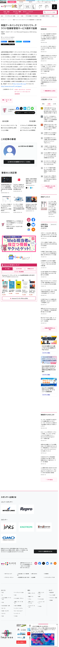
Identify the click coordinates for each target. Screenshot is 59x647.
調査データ (31, 596)
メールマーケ (17, 613)
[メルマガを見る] (35, 563)
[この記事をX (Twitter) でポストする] (21, 108)
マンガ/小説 (40, 599)
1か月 (54, 104)
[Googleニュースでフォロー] (51, 563)
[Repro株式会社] (26, 509)
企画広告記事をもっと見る (50, 328)
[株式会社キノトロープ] (26, 527)
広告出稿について (47, 7)
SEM (3, 616)
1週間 (48, 104)
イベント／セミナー (41, 602)
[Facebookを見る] (39, 563)
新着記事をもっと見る (50, 91)
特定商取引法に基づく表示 (23, 577)
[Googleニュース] (29, 229)
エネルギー (39, 2)
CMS (53, 16)
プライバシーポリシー (9, 577)
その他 (16, 616)
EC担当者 (21, 1)
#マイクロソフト (26, 91)
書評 (39, 596)
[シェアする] (17, 108)
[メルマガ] (29, 220)
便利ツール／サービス (31, 602)
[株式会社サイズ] (44, 527)
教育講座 (46, 2)
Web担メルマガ (27, 7)
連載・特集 (33, 7)
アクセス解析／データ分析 (31, 16)
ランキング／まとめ (32, 606)
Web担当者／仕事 (6, 605)
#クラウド (28, 89)
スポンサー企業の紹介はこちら (45, 551)
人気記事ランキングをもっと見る (50, 186)
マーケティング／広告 (10, 16)
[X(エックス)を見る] (43, 563)
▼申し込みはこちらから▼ (37, 632)
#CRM (16, 89)
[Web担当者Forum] (8, 564)
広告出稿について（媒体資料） (23, 574)
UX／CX (3, 608)
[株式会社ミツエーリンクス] (8, 509)
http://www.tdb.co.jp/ (19, 84)
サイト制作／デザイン (44, 16)
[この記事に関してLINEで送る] (32, 108)
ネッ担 (17, 226)
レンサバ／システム (19, 608)
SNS (22, 16)
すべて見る (50, 479)
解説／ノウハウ (32, 593)
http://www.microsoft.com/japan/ (11, 86)
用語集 (51, 600)
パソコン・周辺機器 (19, 271)
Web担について (40, 7)
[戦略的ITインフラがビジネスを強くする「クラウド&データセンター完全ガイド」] (21, 626)
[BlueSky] (33, 224)
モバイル (3, 613)
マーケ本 (7, 268)
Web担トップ (3, 19)
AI (18, 16)
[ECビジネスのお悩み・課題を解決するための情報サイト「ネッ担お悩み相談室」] (21, 642)
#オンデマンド (22, 89)
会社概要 (33, 577)
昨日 (43, 104)
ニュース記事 (52, 595)
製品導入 (30, 1)
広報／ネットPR (5, 610)
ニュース (9, 19)
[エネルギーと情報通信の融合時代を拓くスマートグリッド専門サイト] (21, 634)
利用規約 (46, 573)
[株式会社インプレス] (7, 634)
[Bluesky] (47, 563)
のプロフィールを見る (19, 162)
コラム (30, 599)
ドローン (42, 2)
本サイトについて (8, 573)
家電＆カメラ (31, 268)
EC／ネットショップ (18, 610)
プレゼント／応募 (53, 597)
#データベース (18, 91)
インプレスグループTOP (50, 577)
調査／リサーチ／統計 (19, 602)
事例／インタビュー (41, 593)
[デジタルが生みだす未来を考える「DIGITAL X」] (21, 638)
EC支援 (49, 2)
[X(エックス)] (29, 224)
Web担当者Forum (6, 6)
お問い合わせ (34, 573)
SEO (2, 16)
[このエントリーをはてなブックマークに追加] (25, 108)
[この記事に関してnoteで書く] (28, 108)
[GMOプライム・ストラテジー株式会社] (8, 538)
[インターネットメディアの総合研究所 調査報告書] (21, 630)
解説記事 (52, 592)
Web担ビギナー (20, 7)
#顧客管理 (17, 94)
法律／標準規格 (18, 605)
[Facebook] (33, 220)
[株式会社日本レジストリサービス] (8, 527)
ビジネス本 (19, 268)
